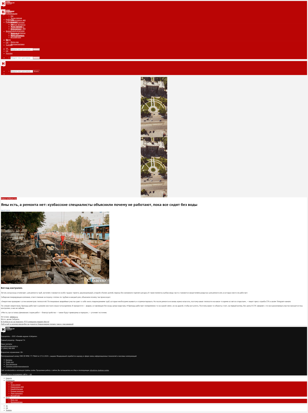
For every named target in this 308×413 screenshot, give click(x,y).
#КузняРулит (16, 37)
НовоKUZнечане (18, 22)
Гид (12, 24)
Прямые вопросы (18, 25)
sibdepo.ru (14, 317)
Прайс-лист (10, 362)
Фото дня (15, 42)
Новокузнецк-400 (18, 20)
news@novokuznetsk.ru (9, 346)
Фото (8, 31)
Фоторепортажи (17, 44)
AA (31, 374)
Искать (36, 49)
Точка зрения (16, 18)
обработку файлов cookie (99, 370)
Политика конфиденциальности (17, 366)
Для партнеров (11, 364)
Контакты (9, 360)
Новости (10, 19)
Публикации (11, 22)
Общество (12, 198)
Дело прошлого (17, 35)
